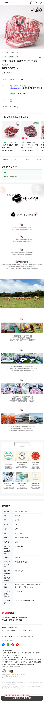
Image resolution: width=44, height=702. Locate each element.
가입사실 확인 (37, 662)
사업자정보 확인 (16, 655)
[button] (10, 90)
